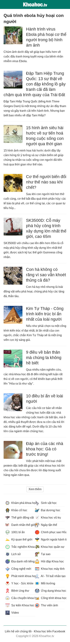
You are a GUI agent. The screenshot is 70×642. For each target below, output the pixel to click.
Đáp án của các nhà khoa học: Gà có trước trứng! (44, 449)
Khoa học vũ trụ (50, 517)
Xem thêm (35, 489)
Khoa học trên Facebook (49, 631)
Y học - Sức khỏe (22, 583)
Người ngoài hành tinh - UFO (52, 539)
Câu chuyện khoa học (23, 598)
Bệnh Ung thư (20, 590)
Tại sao (45, 554)
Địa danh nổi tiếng (23, 561)
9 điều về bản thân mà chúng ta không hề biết (43, 357)
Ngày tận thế (48, 524)
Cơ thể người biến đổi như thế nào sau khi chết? (46, 182)
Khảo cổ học (19, 510)
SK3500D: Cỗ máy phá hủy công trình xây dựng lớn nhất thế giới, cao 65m (46, 228)
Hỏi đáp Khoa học (52, 561)
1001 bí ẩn (18, 532)
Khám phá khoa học (23, 502)
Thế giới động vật (22, 517)
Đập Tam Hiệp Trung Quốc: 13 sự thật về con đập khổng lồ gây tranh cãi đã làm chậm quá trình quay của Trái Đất (35, 84)
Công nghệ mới (21, 568)
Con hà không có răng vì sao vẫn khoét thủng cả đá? (46, 274)
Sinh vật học (48, 502)
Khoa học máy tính (52, 568)
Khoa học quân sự (52, 546)
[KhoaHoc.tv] (35, 4)
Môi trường (47, 583)
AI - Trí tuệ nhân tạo (52, 576)
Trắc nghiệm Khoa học (23, 546)
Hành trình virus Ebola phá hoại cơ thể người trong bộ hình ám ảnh (46, 37)
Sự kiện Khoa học (22, 605)
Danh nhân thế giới (23, 524)
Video (15, 612)
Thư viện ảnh (49, 605)
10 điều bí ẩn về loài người (44, 399)
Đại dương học (50, 510)
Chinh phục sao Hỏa (52, 532)
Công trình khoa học (52, 598)
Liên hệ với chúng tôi (18, 631)
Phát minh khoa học (23, 576)
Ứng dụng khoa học (52, 590)
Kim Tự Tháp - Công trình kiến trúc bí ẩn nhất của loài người (45, 314)
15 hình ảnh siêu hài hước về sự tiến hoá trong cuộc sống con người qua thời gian (45, 135)
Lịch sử (16, 554)
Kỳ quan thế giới (21, 539)
